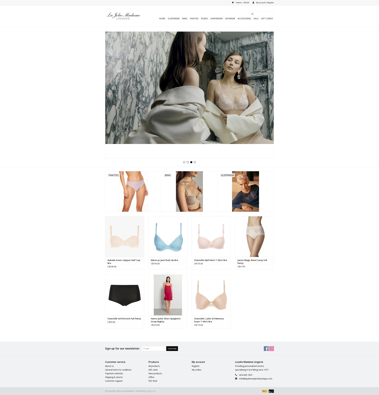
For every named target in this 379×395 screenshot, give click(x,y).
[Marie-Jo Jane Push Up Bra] (167, 236)
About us (109, 366)
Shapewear (216, 18)
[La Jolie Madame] (123, 16)
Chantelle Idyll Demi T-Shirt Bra (210, 260)
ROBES (204, 18)
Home (162, 18)
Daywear (230, 18)
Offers (151, 377)
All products (154, 366)
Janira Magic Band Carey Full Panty (252, 262)
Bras (184, 18)
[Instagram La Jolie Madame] (271, 348)
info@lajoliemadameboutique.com (255, 378)
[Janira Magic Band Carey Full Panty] (254, 236)
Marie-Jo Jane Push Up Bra (164, 260)
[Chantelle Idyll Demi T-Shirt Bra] (211, 236)
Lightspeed (150, 391)
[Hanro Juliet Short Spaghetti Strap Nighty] (167, 294)
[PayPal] (264, 391)
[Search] (252, 14)
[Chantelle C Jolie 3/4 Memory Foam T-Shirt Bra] (211, 294)
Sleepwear (174, 18)
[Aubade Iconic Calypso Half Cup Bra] (124, 236)
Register (196, 366)
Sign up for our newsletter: (122, 348)
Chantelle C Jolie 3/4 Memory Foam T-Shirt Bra (209, 320)
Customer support (114, 380)
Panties (194, 18)
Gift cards (267, 18)
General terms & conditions (118, 369)
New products (155, 373)
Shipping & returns (114, 377)
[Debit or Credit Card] (271, 391)
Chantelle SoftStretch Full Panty (124, 318)
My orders (196, 369)
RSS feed (152, 380)
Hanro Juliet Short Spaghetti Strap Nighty (166, 320)
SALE (256, 18)
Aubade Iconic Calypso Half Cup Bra (123, 262)
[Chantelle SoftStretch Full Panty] (124, 294)
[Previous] (111, 95)
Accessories (244, 18)
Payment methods (114, 373)
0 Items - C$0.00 (242, 2)
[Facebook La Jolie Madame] (266, 348)
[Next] (268, 95)
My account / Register (265, 2)
